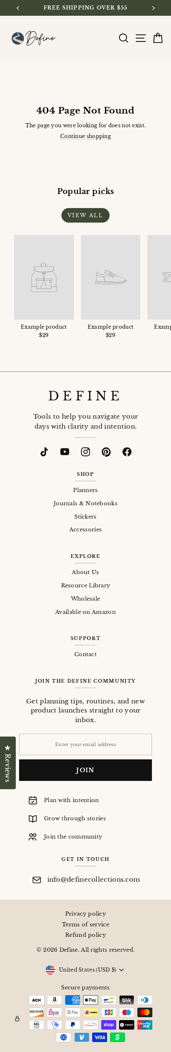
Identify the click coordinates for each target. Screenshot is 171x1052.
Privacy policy (85, 914)
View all (85, 215)
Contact (85, 654)
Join (85, 770)
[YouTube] (64, 451)
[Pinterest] (106, 451)
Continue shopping (85, 136)
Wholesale (85, 598)
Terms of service (85, 924)
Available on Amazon (85, 612)
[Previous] (18, 8)
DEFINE (85, 396)
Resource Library (85, 585)
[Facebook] (127, 451)
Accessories (85, 529)
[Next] (153, 8)
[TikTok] (44, 451)
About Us (85, 572)
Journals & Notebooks (85, 503)
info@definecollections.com (93, 879)
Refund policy (85, 935)
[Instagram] (85, 451)
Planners (85, 490)
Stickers (85, 516)
